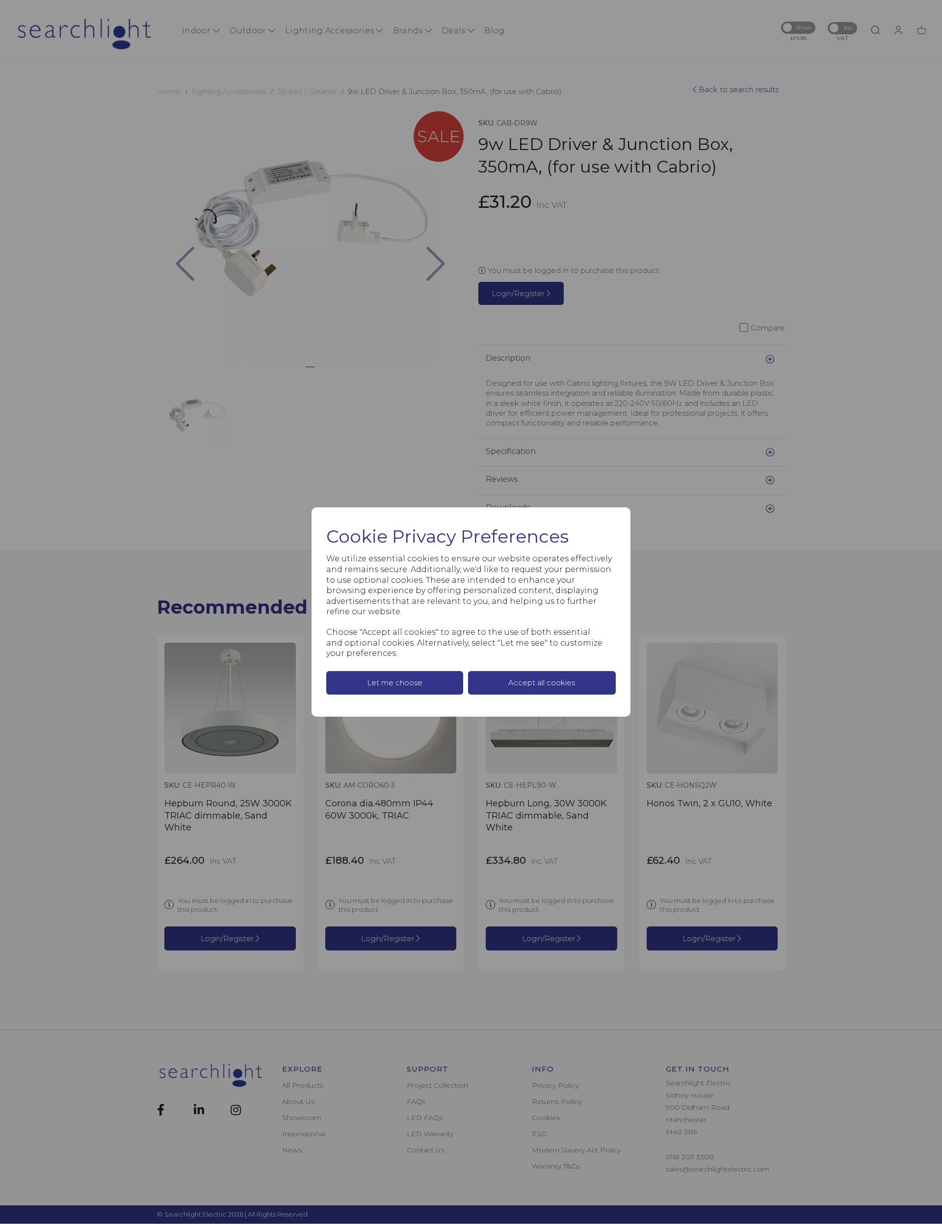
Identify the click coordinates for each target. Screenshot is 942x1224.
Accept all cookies (541, 682)
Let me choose (394, 682)
